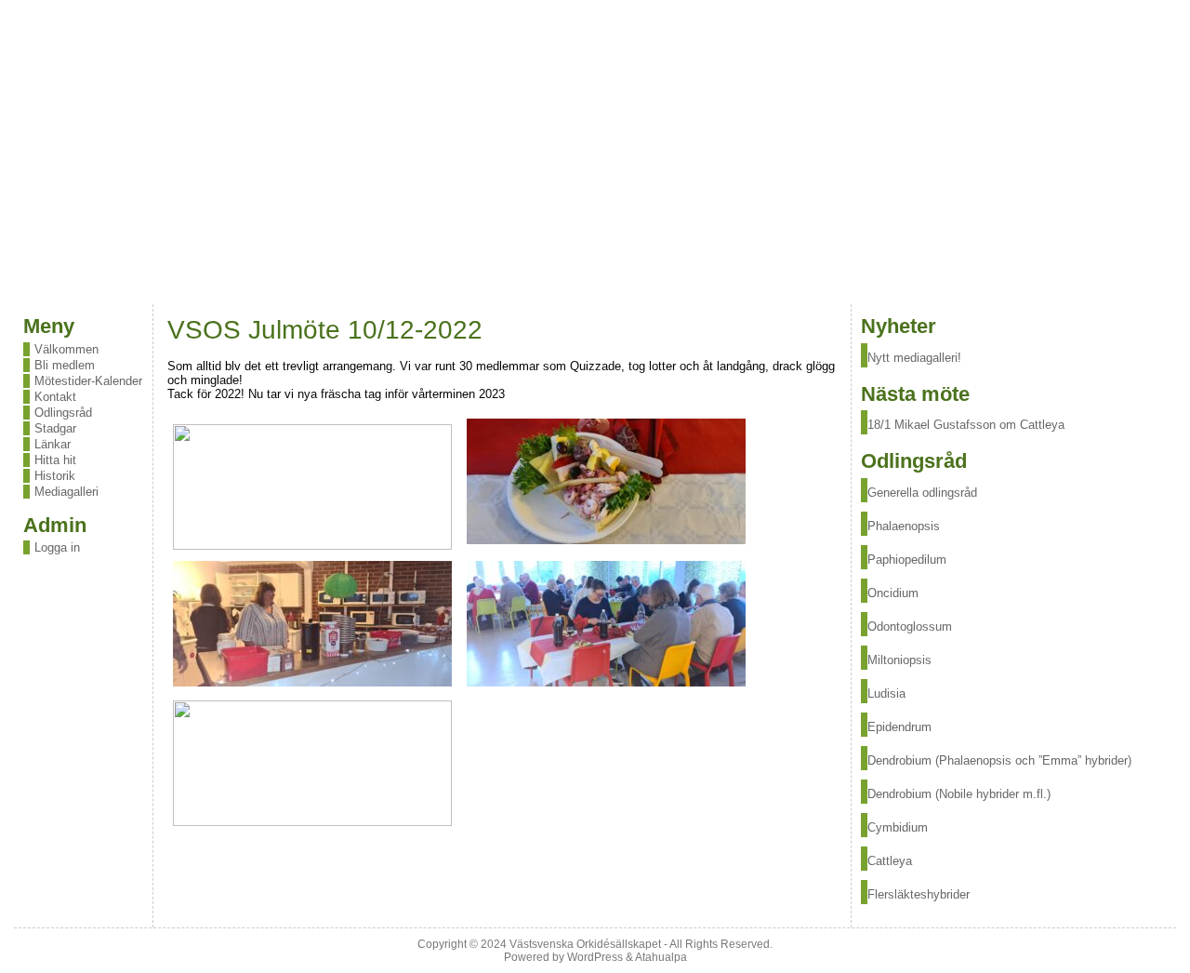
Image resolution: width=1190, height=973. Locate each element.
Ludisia (886, 693)
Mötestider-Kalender (88, 381)
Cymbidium (897, 827)
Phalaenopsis (903, 526)
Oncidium (893, 593)
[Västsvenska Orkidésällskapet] (595, 152)
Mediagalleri (66, 492)
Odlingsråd (63, 413)
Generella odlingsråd (922, 493)
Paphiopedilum (906, 559)
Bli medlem (64, 365)
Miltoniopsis (899, 660)
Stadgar (55, 428)
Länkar (52, 444)
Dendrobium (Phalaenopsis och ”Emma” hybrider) (999, 760)
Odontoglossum (909, 626)
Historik (54, 476)
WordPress (595, 957)
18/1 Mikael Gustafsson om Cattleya (965, 425)
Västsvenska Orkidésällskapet (585, 944)
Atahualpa (661, 957)
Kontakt (55, 397)
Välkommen (66, 349)
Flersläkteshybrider (918, 894)
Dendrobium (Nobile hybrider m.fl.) (959, 794)
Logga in (57, 547)
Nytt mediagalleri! (914, 358)
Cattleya (889, 861)
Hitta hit (55, 460)
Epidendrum (899, 727)
